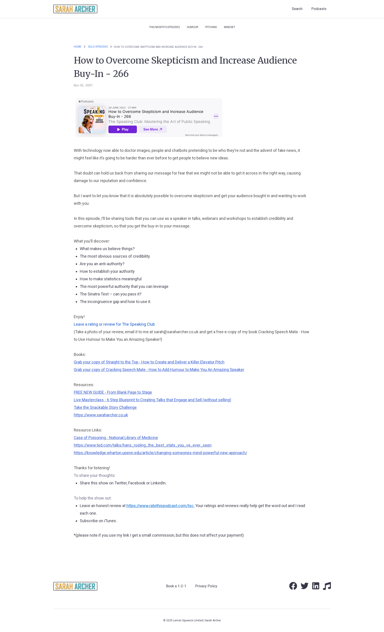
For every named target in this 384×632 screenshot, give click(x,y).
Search (297, 9)
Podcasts (318, 9)
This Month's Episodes (164, 27)
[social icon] (293, 588)
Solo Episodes (98, 46)
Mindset (229, 27)
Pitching (211, 27)
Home (77, 46)
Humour (192, 27)
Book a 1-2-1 (176, 586)
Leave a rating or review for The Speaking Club (114, 324)
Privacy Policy (206, 586)
